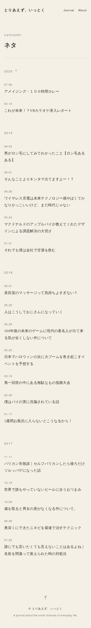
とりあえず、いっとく (24, 10)
